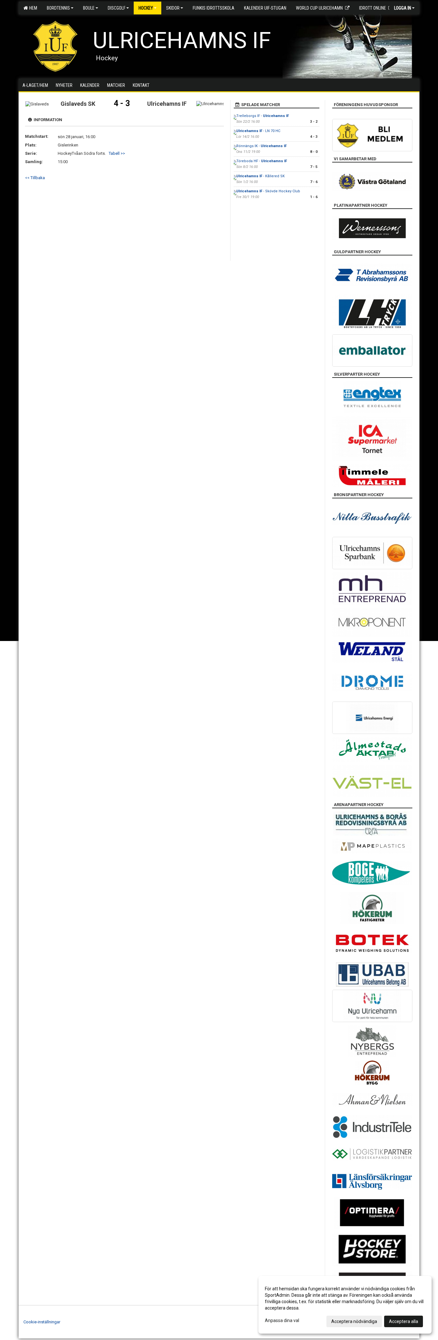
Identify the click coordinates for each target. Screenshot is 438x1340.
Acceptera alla (403, 1321)
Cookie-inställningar (41, 1321)
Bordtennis (58, 8)
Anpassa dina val (282, 1320)
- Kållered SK (260, 176)
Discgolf (116, 8)
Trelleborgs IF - (262, 116)
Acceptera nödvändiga (354, 1321)
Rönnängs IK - (261, 146)
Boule (89, 8)
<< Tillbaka (35, 177)
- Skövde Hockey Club (268, 191)
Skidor (173, 8)
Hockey (146, 8)
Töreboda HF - (261, 161)
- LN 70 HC (258, 131)
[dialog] (345, 1305)
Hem (32, 8)
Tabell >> (117, 153)
